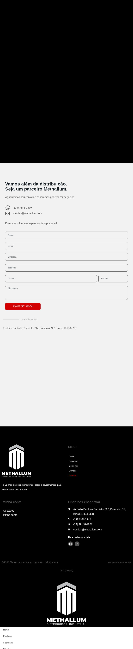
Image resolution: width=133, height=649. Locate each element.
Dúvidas (73, 471)
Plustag (69, 570)
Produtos (73, 461)
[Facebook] (70, 543)
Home (71, 456)
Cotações (8, 510)
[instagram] (77, 543)
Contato (72, 475)
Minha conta (10, 515)
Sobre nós (74, 466)
